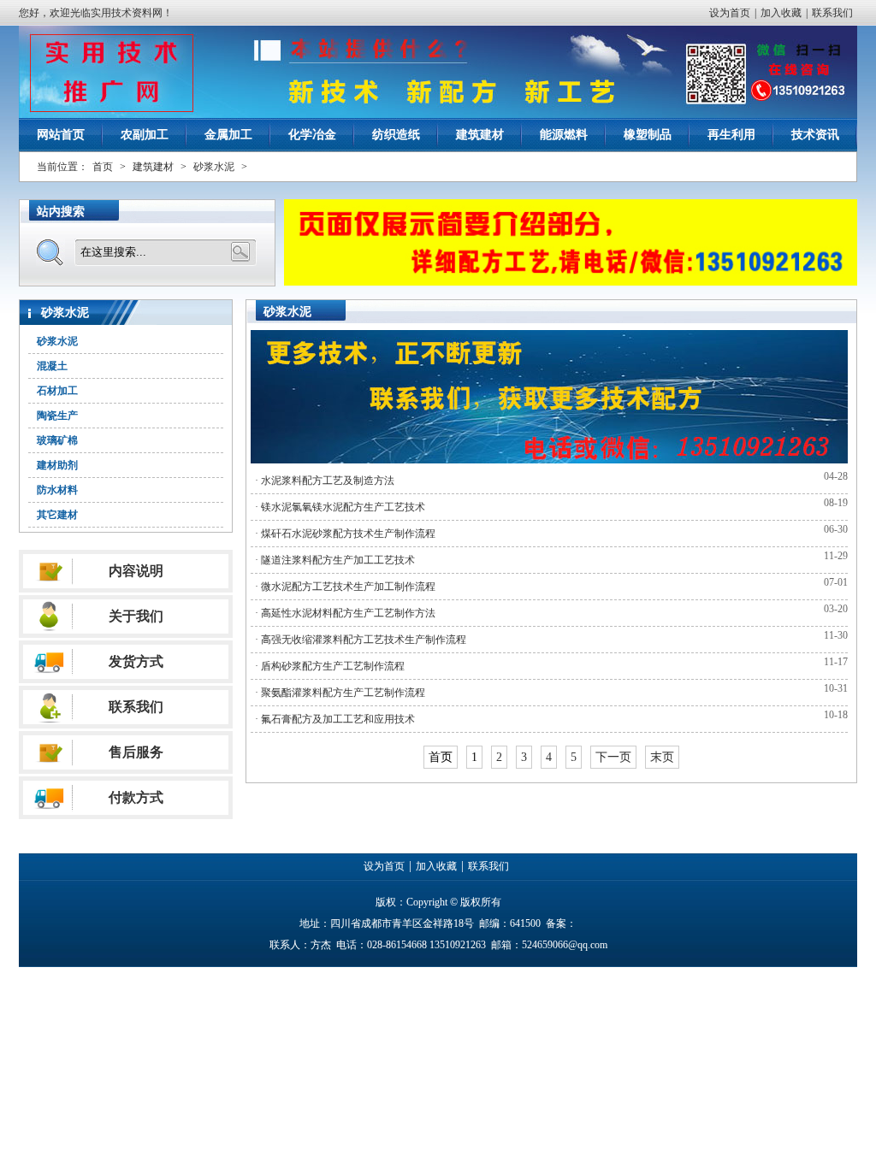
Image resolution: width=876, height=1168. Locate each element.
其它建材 (57, 515)
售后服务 (136, 752)
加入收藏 (781, 13)
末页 (662, 757)
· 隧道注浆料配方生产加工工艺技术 (335, 560)
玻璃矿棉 (57, 440)
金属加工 (228, 134)
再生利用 (731, 134)
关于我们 (136, 616)
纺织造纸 (396, 134)
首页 (102, 167)
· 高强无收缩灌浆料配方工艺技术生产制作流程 (360, 640)
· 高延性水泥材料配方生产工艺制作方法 (345, 613)
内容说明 (136, 570)
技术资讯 (815, 134)
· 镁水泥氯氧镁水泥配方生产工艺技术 (340, 507)
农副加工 (145, 134)
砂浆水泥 (213, 167)
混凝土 (52, 366)
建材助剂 (57, 465)
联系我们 (832, 13)
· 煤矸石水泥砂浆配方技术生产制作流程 (345, 534)
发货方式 (136, 661)
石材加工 (57, 391)
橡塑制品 (648, 134)
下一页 (613, 757)
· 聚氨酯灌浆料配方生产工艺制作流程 (340, 693)
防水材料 (57, 490)
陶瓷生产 (57, 416)
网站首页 (61, 134)
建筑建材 (480, 134)
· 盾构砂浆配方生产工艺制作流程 (330, 666)
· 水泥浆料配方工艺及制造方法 (324, 481)
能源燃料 (564, 134)
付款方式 (136, 797)
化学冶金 (312, 134)
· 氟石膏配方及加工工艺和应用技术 (335, 719)
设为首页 (729, 13)
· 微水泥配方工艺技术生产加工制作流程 (345, 587)
